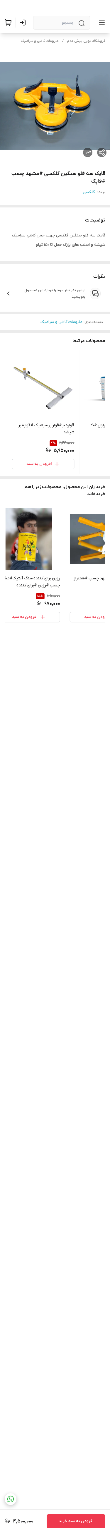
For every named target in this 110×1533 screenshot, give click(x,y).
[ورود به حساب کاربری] (23, 22)
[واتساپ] (10, 1499)
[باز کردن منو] (100, 22)
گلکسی (89, 192)
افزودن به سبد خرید (76, 1521)
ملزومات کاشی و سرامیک (40, 41)
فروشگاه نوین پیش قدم (86, 41)
